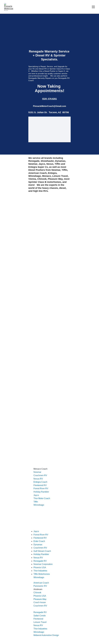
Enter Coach (39, 541)
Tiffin (36, 502)
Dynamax (38, 544)
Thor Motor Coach (42, 498)
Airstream (38, 589)
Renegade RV (40, 612)
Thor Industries (40, 629)
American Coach (41, 583)
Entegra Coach (40, 482)
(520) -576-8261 (49, 99)
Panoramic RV (40, 586)
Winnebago (39, 505)
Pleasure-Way (40, 599)
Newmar (37, 472)
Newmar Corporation (43, 564)
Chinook (37, 592)
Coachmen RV (40, 475)
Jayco (36, 495)
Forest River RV (41, 488)
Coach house (40, 602)
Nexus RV (38, 479)
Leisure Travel (40, 622)
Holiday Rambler (41, 492)
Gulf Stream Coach (42, 551)
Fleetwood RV (40, 485)
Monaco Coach (40, 469)
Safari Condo (40, 616)
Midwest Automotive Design (46, 635)
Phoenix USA (40, 596)
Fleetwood (38, 619)
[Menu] (93, 7)
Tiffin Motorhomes (42, 574)
